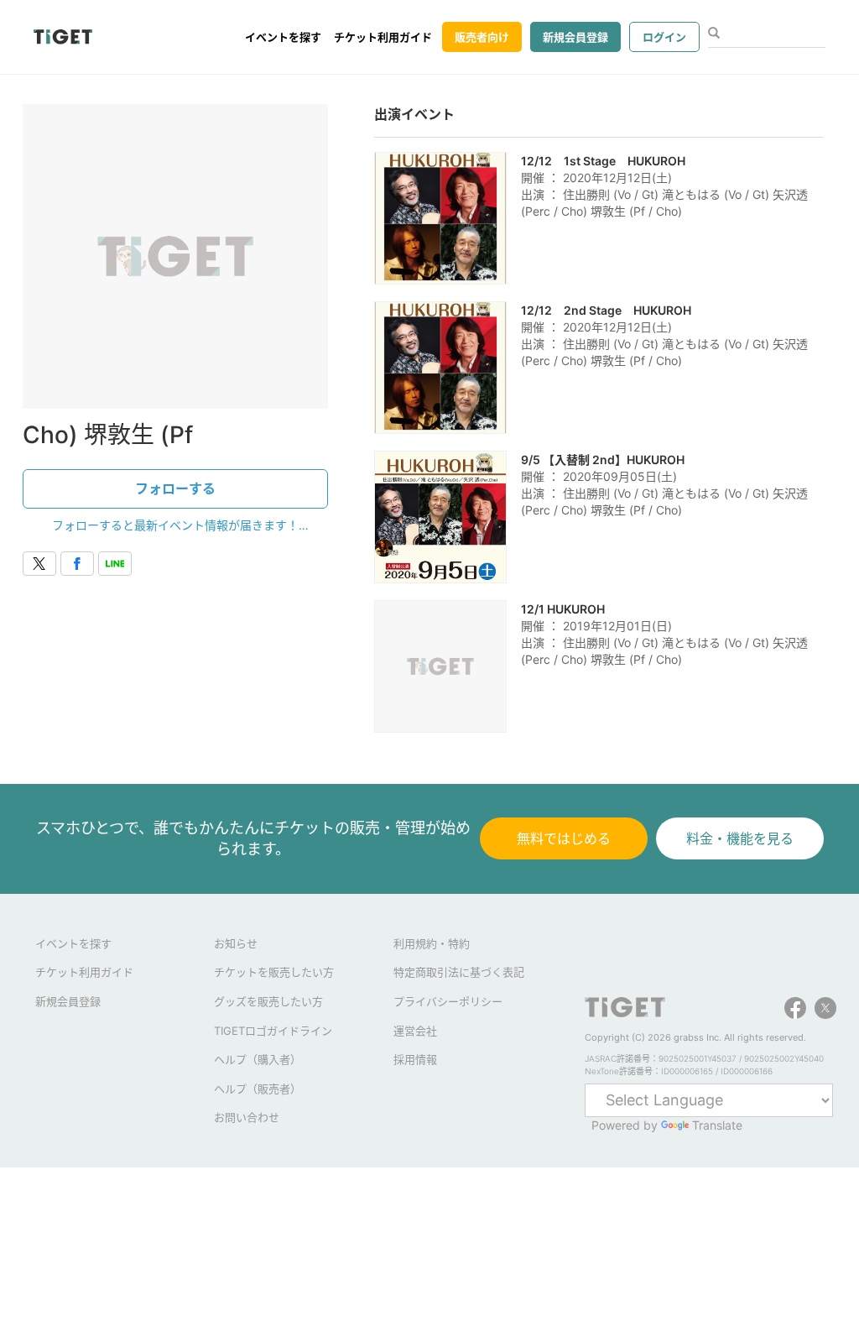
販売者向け (482, 37)
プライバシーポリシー (447, 1001)
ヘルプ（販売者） (257, 1088)
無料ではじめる (564, 838)
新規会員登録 (575, 37)
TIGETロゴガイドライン (273, 1030)
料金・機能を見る (740, 838)
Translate (717, 1125)
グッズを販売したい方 (268, 1001)
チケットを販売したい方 (274, 972)
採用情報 (415, 1059)
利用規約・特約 (431, 943)
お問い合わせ (246, 1117)
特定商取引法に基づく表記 (458, 972)
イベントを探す (283, 37)
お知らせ (236, 943)
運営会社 (415, 1030)
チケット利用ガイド (383, 37)
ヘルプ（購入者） (257, 1059)
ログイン (664, 37)
